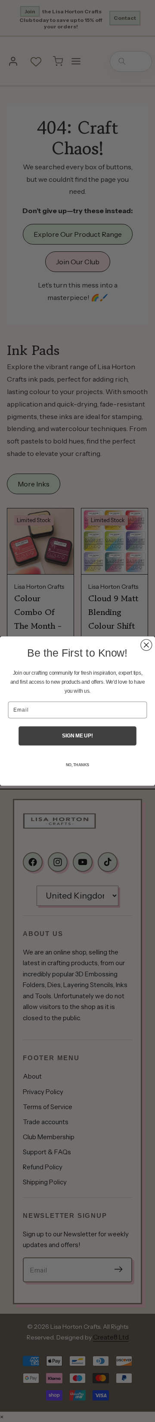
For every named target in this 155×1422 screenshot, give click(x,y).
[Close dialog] (146, 645)
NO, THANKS (77, 765)
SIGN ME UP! (77, 735)
